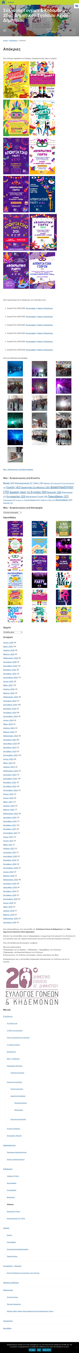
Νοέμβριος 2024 (9, 709)
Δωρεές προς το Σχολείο (28, 492)
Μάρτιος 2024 (8, 732)
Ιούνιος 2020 (8, 872)
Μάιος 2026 (8, 646)
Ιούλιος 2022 (8, 794)
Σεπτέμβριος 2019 (10, 899)
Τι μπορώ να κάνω (13, 1045)
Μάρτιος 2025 (8, 693)
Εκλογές (54, 492)
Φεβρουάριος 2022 (10, 814)
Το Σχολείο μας (12, 1023)
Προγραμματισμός (20, 1103)
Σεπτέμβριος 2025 (10, 677)
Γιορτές (13, 487)
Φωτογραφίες (31, 308)
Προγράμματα (9, 500)
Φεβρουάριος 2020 (10, 880)
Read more (46, 1350)
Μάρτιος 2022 (8, 810)
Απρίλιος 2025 (9, 689)
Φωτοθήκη (7, 1328)
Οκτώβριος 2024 (9, 712)
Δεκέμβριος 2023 (10, 744)
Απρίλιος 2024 (9, 728)
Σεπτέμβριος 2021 (10, 833)
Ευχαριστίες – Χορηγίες (12, 1266)
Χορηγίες (8, 503)
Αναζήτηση (72, 31)
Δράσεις (6, 1228)
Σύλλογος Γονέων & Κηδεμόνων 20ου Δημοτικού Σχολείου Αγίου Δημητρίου (35, 15)
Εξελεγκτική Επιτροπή (18, 1119)
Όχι (39, 1350)
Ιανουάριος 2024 (9, 740)
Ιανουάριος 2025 (9, 701)
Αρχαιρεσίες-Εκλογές (14, 1136)
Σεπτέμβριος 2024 (10, 716)
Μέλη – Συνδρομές (13, 1059)
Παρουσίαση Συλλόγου (14, 1066)
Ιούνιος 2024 (8, 720)
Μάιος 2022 (8, 802)
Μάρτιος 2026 (8, 654)
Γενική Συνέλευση (17, 1089)
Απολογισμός (18, 1110)
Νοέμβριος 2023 (9, 747)
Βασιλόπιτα (58, 483)
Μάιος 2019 (7, 907)
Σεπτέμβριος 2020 (10, 868)
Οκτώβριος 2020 (9, 864)
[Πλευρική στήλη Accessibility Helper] (76, 5)
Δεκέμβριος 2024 (10, 705)
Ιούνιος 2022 (8, 798)
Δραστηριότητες (9, 1145)
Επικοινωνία (8, 1290)
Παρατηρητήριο (12, 1256)
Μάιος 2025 (8, 685)
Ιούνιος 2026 (8, 643)
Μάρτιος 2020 (8, 876)
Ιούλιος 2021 (8, 837)
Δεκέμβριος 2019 (10, 887)
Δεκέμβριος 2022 (10, 779)
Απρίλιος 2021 (8, 848)
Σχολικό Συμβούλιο (13, 1128)
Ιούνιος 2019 (8, 903)
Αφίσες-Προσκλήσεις (45, 308)
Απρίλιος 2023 (9, 767)
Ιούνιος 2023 (8, 759)
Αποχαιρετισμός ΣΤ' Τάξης (29, 483)
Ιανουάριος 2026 (9, 662)
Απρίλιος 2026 (9, 650)
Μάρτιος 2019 (8, 915)
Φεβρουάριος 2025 (10, 697)
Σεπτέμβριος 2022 (10, 790)
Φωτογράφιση (63, 500)
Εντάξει (32, 1350)
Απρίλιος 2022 (9, 806)
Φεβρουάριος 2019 (10, 918)
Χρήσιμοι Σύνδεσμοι (11, 1283)
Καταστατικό (11, 1052)
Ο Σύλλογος (8, 1016)
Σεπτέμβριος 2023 (10, 755)
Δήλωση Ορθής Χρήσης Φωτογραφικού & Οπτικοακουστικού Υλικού (30, 1311)
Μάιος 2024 (8, 724)
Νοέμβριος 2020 (9, 860)
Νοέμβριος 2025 (9, 670)
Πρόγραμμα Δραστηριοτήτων (17, 1152)
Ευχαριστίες (16, 496)
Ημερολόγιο (8, 1321)
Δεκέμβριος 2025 (10, 666)
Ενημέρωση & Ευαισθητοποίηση (17, 1249)
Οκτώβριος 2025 (9, 674)
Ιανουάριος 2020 (9, 883)
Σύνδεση (11, 2)
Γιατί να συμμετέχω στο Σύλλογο (18, 1037)
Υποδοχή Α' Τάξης (47, 500)
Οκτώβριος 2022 (9, 786)
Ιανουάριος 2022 (9, 817)
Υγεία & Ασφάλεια (32, 500)
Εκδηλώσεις (14, 40)
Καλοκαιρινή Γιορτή (36, 496)
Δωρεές (9, 1235)
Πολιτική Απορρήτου (14, 1304)
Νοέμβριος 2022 (9, 782)
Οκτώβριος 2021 (9, 829)
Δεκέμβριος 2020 (10, 856)
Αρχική (5, 40)
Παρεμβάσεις (58, 496)
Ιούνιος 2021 (8, 841)
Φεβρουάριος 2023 (10, 771)
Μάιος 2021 (7, 845)
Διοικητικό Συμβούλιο (35, 487)
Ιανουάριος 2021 (9, 852)
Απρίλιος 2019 (8, 911)
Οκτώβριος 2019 (9, 895)
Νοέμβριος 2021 (9, 825)
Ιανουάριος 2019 (9, 922)
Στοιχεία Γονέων (12, 1297)
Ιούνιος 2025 (8, 681)
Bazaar (8, 483)
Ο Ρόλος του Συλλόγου (14, 1030)
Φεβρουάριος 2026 (10, 658)
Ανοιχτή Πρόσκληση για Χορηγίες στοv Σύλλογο (23, 1273)
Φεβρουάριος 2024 (10, 736)
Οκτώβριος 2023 (9, 751)
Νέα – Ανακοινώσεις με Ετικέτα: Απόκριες (18, 469)
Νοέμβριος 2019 (9, 891)
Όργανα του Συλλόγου (14, 1082)
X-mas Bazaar (11, 1190)
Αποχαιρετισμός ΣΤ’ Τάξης (16, 1218)
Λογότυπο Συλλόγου (17, 1073)
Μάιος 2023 (8, 763)
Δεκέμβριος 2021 (10, 821)
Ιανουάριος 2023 (9, 775)
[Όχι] (76, 1347)
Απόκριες (48, 483)
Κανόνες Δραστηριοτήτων (16, 1159)
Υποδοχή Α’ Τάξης (13, 1176)
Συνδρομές (19, 500)
